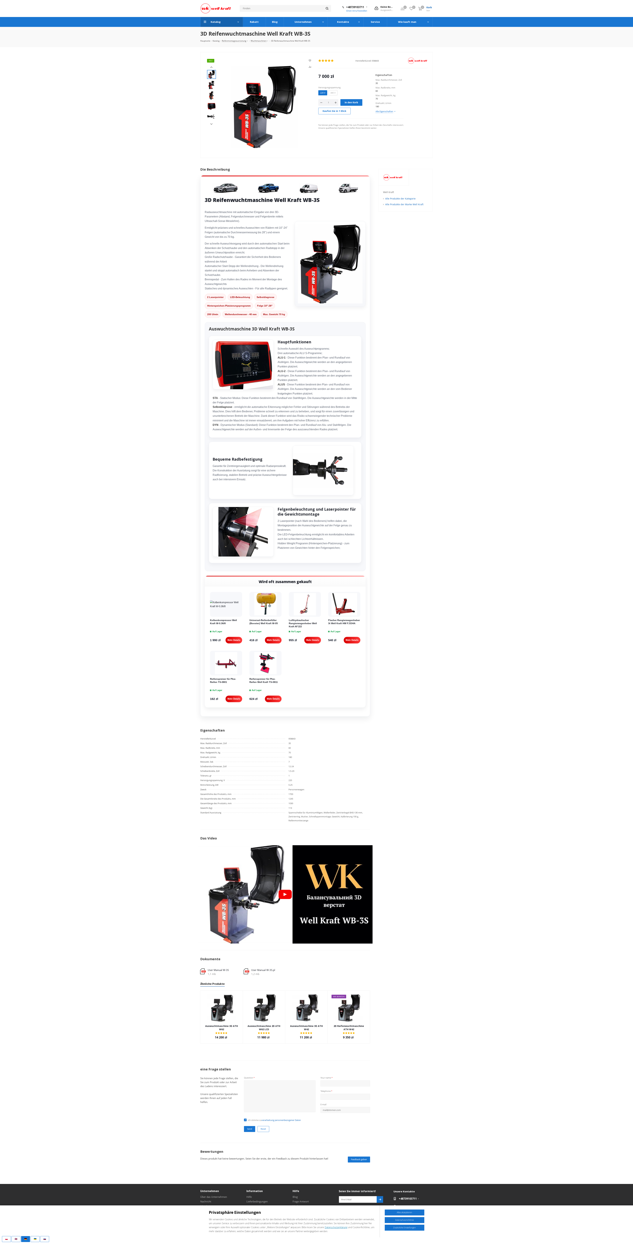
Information (254, 1191)
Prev (211, 67)
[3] (326, 60)
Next (211, 124)
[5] (332, 60)
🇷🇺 (44, 1238)
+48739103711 (355, 7)
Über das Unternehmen (213, 1196)
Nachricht (205, 1201)
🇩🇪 (25, 1238)
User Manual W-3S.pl (263, 970)
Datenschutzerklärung (336, 1227)
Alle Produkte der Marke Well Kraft (404, 204)
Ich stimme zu (274, 1120)
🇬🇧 (16, 1238)
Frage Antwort (301, 1201)
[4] (329, 60)
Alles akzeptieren (404, 1212)
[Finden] (327, 8)
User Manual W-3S (218, 970)
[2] (323, 60)
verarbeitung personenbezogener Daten (281, 1120)
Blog (295, 1196)
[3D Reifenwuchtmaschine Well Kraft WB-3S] (264, 106)
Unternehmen (209, 1191)
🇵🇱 (6, 1238)
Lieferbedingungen (257, 1201)
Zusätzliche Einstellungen (404, 1227)
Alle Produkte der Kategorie (400, 198)
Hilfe (249, 1196)
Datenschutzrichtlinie (404, 1220)
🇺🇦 (35, 1238)
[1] (319, 60)
